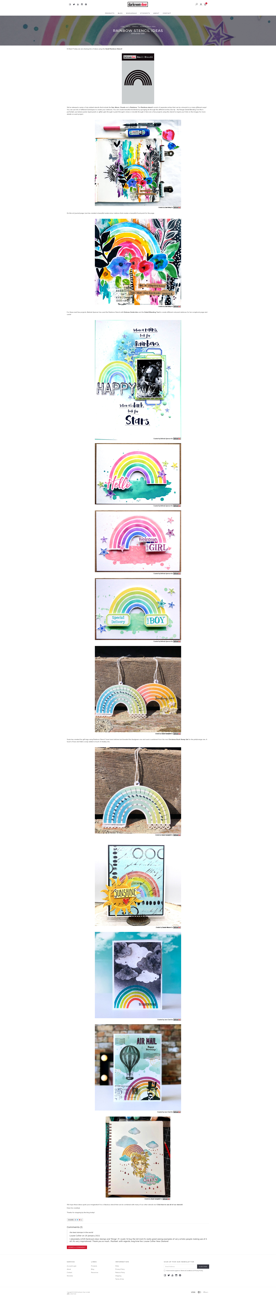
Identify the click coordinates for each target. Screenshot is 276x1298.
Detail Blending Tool (152, 312)
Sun (112, 107)
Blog (120, 13)
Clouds (122, 107)
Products (109, 13)
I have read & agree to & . (184, 1270)
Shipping (118, 1276)
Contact (167, 13)
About (156, 13)
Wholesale (131, 13)
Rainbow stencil (147, 107)
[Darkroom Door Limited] (137, 4)
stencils (150, 1205)
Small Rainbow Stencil (113, 49)
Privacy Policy (120, 1269)
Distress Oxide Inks (131, 312)
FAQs (117, 1266)
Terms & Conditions (187, 1270)
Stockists (145, 13)
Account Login (71, 1266)
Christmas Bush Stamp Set (178, 739)
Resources (94, 1272)
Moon (117, 107)
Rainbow (133, 107)
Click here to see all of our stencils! (170, 1205)
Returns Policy (120, 1272)
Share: (71, 1220)
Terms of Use (119, 1279)
